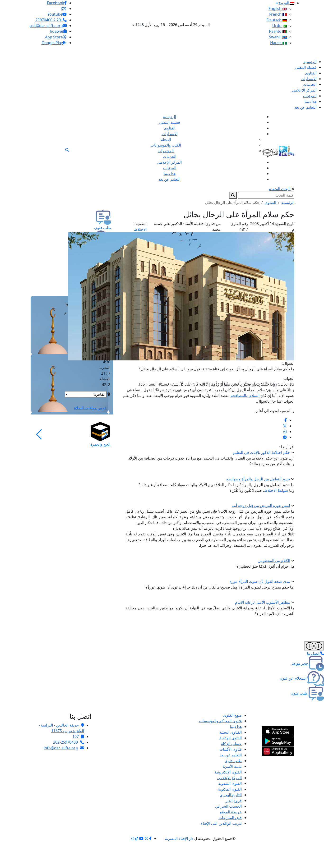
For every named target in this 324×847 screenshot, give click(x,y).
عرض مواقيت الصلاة (90, 407)
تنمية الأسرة (232, 766)
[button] (105, 434)
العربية (284, 2)
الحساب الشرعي (228, 806)
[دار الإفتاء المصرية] (278, 149)
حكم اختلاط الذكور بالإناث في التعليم (261, 452)
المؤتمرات (166, 150)
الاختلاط (140, 229)
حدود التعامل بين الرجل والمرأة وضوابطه (258, 479)
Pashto (275, 31)
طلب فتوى (233, 760)
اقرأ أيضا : (286, 446)
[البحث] (67, 149)
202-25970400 (65, 742)
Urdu (277, 25)
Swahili (275, 37)
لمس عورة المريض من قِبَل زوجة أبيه (261, 505)
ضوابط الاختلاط (276, 490)
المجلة (166, 139)
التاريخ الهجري (231, 794)
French (275, 14)
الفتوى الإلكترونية (228, 772)
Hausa (276, 42)
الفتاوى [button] (270, 202)
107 (75, 736)
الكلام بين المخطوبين (274, 560)
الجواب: (288, 378)
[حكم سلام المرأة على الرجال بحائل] (285, 420)
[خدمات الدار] (314, 645)
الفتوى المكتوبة (230, 789)
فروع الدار (234, 800)
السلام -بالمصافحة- (244, 395)
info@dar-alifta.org (61, 747)
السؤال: (288, 363)
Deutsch (274, 20)
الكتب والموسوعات (166, 145)
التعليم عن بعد (231, 755)
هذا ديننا (236, 726)
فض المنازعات (230, 817)
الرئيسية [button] (287, 202)
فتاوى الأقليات (230, 749)
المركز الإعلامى (229, 777)
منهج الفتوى (232, 715)
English (275, 8)
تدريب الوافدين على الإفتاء (221, 823)
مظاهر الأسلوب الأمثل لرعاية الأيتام (262, 602)
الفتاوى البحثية (230, 732)
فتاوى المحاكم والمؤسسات (220, 720)
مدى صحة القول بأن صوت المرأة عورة (260, 581)
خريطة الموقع (231, 812)
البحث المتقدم (279, 188)
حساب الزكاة (231, 743)
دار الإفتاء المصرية (179, 838)
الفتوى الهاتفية (230, 738)
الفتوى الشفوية (230, 783)
